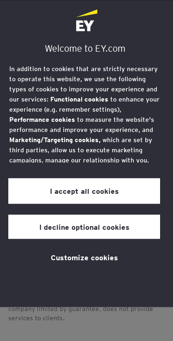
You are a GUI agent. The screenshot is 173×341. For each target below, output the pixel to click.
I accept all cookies (84, 191)
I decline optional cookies (84, 226)
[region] (86, 153)
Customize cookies (84, 257)
